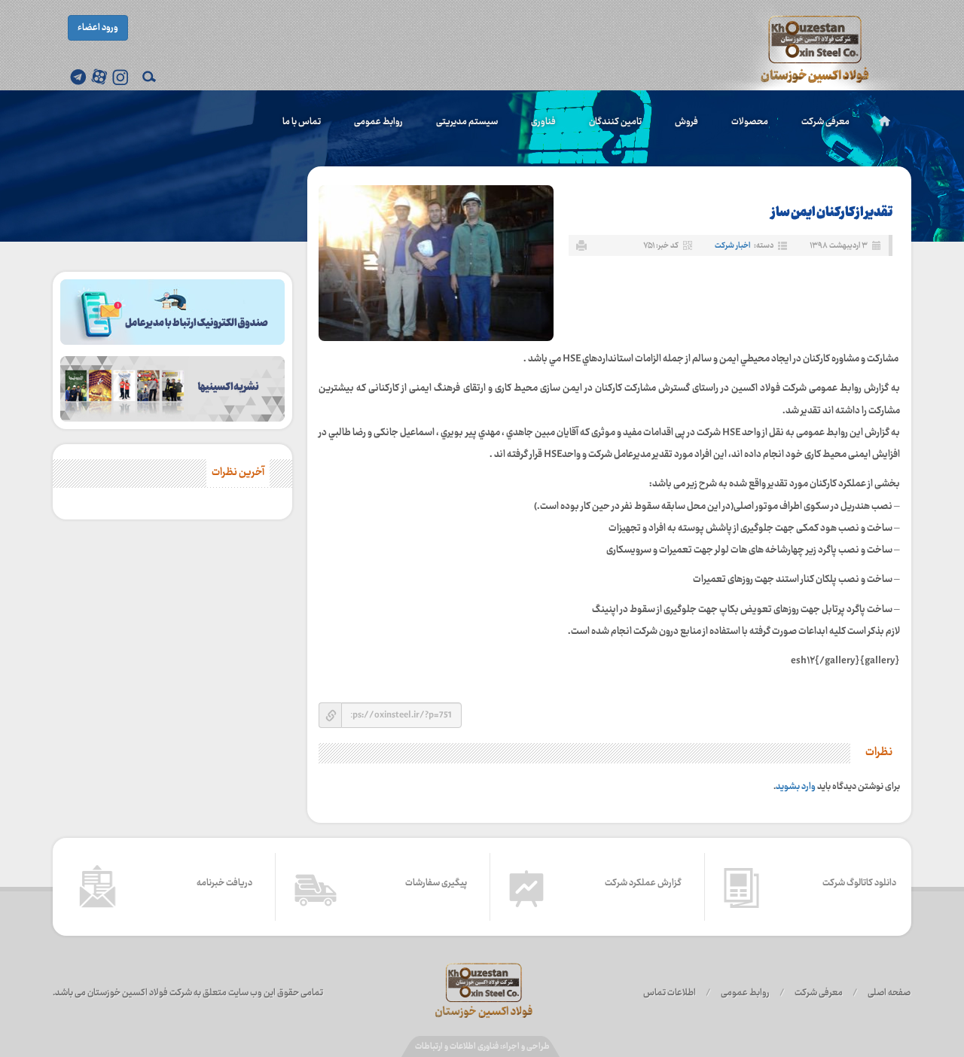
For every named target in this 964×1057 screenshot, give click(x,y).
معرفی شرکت (825, 122)
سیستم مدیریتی (467, 122)
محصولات (749, 122)
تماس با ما (301, 122)
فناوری (543, 122)
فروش (686, 122)
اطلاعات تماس (669, 993)
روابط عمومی (378, 122)
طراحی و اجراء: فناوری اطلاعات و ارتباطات (482, 1047)
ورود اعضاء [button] (98, 28)
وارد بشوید (796, 786)
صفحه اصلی (889, 993)
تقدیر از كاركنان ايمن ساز (831, 213)
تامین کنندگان (615, 122)
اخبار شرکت (732, 246)
